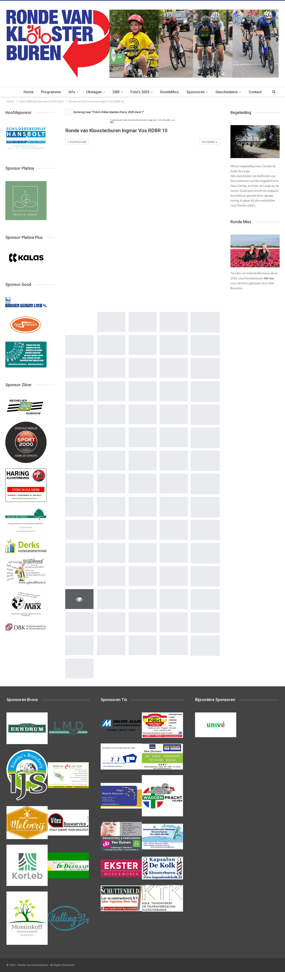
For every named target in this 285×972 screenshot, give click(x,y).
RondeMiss (169, 92)
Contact (255, 92)
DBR (116, 92)
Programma (51, 92)
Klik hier (269, 278)
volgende (209, 142)
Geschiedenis (227, 92)
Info (72, 92)
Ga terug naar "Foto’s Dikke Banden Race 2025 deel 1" (108, 112)
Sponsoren (196, 92)
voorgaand (78, 142)
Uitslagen (94, 92)
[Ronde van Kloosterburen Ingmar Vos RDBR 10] (79, 160)
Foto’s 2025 (139, 92)
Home (28, 92)
